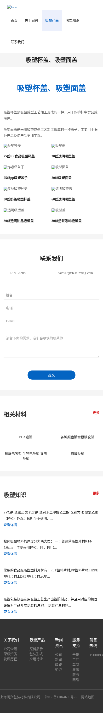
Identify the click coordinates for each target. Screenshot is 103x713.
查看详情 (10, 525)
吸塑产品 (52, 20)
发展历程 (10, 659)
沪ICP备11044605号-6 (60, 697)
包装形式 (36, 654)
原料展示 (36, 649)
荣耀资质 (10, 654)
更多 (96, 413)
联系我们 (17, 42)
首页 (14, 20)
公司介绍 (10, 649)
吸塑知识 (72, 20)
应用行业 (36, 659)
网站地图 (87, 697)
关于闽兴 (31, 20)
